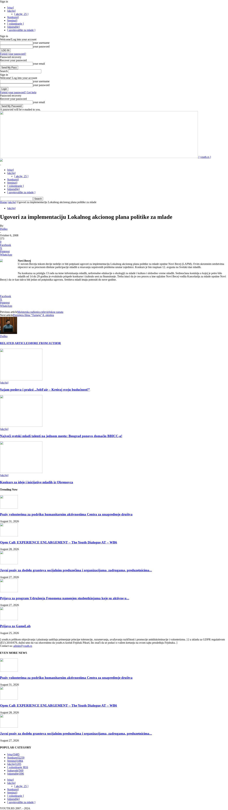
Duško (3, 228)
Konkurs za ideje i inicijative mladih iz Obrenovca (36, 482)
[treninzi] (12, 20)
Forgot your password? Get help (18, 92)
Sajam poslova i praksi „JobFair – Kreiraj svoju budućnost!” (45, 389)
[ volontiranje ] (15, 23)
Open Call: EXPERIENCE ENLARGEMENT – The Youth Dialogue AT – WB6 (58, 542)
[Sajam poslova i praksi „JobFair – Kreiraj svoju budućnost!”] (21, 379)
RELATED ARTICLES (14, 343)
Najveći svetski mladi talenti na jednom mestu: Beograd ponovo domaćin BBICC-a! (61, 436)
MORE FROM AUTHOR (45, 343)
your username (41, 42)
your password (41, 46)
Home (3, 202)
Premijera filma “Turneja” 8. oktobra (33, 315)
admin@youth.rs (22, 645)
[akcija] (11, 10)
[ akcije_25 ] (21, 14)
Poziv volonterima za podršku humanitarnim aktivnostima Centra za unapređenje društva (66, 514)
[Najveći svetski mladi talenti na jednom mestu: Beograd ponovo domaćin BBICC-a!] (21, 425)
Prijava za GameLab (15, 626)
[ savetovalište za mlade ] (21, 30)
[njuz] (10, 7)
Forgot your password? (13, 53)
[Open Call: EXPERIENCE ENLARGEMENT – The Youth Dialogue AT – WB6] (9, 535)
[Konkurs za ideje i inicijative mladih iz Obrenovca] (21, 472)
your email (39, 63)
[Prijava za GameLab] (9, 619)
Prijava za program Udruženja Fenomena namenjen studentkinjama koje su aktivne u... (64, 598)
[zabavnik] (15, 770)
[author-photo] (8, 332)
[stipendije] (13, 26)
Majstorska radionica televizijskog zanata (40, 311)
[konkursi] (13, 17)
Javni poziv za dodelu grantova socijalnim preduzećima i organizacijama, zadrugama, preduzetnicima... (76, 570)
